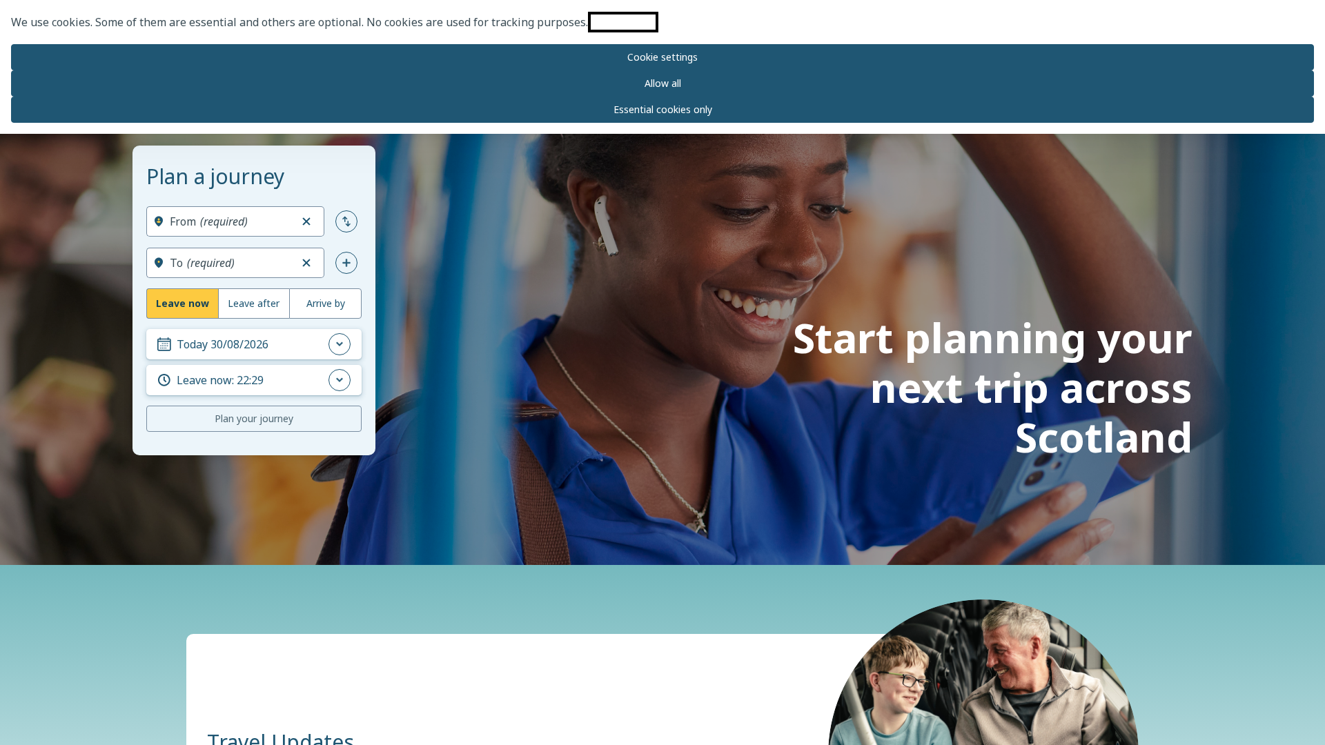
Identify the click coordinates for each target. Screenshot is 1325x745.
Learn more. (623, 22)
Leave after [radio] (253, 303)
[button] (306, 221)
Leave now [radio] (182, 303)
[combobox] (230, 221)
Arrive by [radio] (325, 303)
